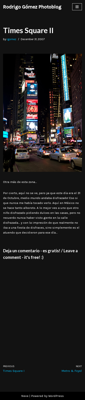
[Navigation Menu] (77, 6)
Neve (24, 396)
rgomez (11, 39)
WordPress (56, 396)
